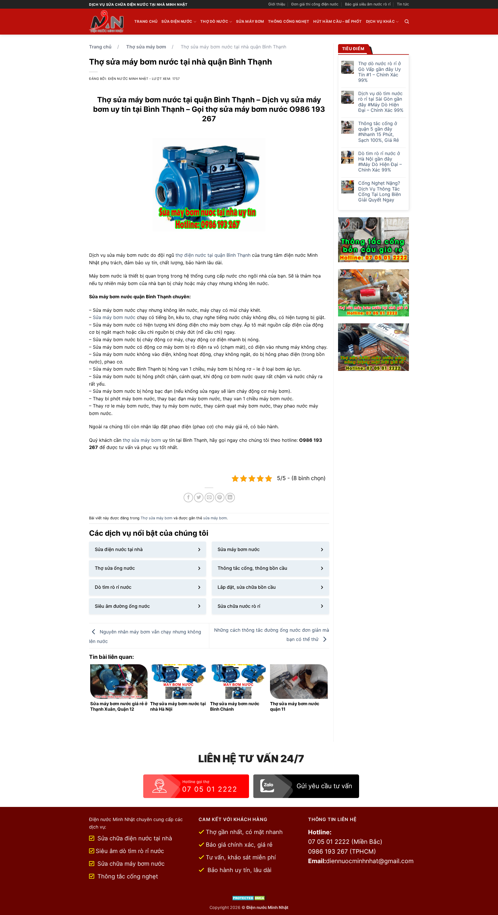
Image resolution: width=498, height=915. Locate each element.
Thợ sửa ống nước (115, 568)
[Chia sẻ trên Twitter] (198, 497)
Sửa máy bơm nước (114, 317)
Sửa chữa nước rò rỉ (239, 606)
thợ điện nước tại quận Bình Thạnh (213, 255)
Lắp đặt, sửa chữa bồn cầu (247, 587)
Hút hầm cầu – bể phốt (337, 21)
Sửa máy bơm (250, 21)
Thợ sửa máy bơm (146, 47)
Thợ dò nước (214, 21)
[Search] (407, 21)
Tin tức (403, 4)
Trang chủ (145, 21)
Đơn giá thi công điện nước (314, 4)
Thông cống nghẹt (288, 21)
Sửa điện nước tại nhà (119, 549)
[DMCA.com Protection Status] (249, 897)
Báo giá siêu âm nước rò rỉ (368, 4)
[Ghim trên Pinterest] (220, 497)
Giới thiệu (276, 4)
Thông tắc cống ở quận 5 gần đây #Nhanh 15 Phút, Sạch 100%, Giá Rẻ (378, 132)
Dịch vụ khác (380, 21)
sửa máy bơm (215, 518)
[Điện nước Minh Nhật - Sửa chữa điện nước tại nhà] (107, 22)
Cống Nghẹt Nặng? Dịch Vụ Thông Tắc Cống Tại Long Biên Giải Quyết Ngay (379, 191)
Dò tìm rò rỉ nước (113, 587)
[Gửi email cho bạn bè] (209, 497)
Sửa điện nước (176, 21)
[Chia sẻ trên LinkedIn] (230, 497)
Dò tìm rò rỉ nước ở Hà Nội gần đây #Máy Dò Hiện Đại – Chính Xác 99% (380, 162)
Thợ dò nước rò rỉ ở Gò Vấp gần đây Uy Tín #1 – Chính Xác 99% (379, 72)
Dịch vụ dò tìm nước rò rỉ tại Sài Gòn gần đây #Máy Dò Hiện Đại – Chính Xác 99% (380, 102)
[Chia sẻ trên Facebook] (188, 497)
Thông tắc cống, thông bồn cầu (252, 568)
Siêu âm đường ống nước (122, 606)
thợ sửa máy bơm (142, 440)
